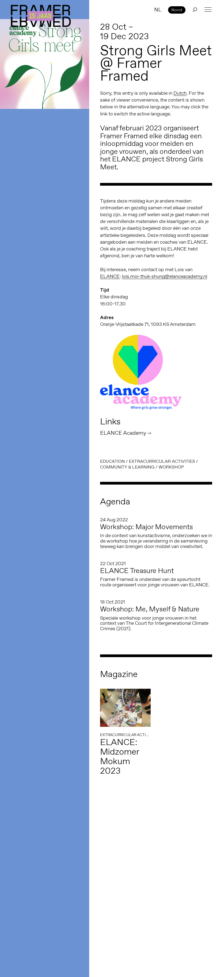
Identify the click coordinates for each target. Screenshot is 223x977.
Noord (176, 9)
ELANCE (110, 276)
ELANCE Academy (123, 432)
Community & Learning (127, 467)
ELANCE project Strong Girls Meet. (151, 162)
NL (158, 9)
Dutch (180, 93)
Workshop (171, 467)
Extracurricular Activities (162, 461)
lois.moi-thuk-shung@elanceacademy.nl (164, 276)
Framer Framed (41, 16)
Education (112, 461)
